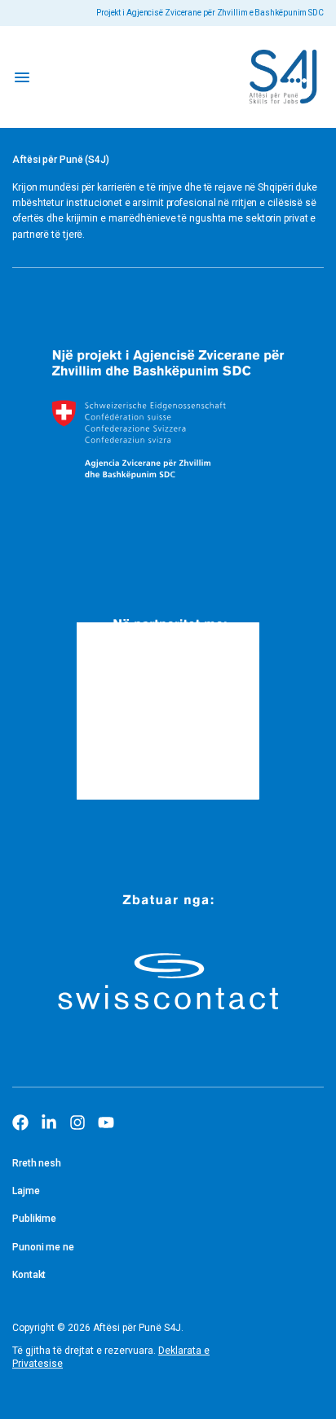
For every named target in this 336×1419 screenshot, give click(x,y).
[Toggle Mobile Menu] (22, 77)
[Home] (283, 76)
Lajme (26, 1191)
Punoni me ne (43, 1247)
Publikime (34, 1218)
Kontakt (29, 1275)
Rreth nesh (36, 1163)
